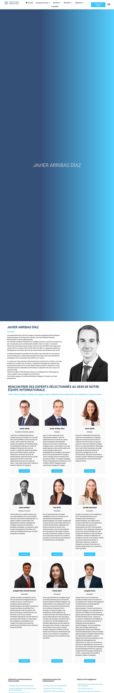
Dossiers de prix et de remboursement (55, 686)
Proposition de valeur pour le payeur (89, 691)
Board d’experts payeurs (85, 688)
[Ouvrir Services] (60, 3)
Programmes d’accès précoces (53, 688)
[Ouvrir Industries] (83, 3)
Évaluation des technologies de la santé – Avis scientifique (91, 685)
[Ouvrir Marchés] (71, 3)
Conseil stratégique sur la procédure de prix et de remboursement (22, 689)
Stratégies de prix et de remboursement (21, 686)
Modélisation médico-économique (54, 691)
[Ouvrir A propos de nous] (49, 3)
